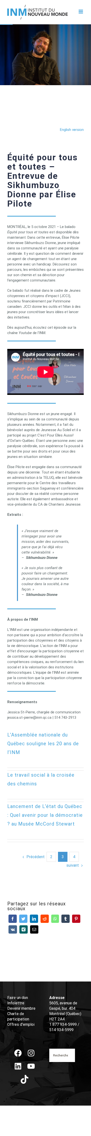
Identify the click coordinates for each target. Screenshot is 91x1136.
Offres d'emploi (20, 1024)
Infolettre (15, 1003)
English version (72, 129)
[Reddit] (45, 919)
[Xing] (23, 929)
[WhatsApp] (55, 919)
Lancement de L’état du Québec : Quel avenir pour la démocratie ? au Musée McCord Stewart (45, 815)
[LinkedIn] (34, 919)
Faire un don (17, 997)
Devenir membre (21, 1008)
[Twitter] (23, 919)
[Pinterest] (76, 919)
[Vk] (12, 929)
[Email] (34, 929)
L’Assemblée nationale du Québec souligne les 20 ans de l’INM (43, 743)
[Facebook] (12, 919)
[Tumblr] (65, 919)
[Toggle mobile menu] (81, 11)
